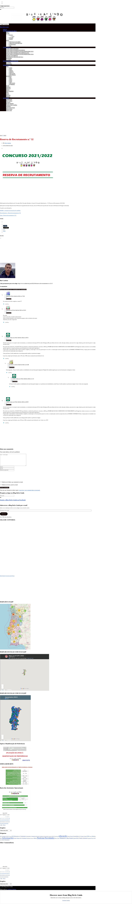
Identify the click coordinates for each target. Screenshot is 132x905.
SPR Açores (12, 83)
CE (19, 836)
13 (3, 819)
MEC (21, 838)
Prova (92, 838)
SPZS (10, 81)
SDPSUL (11, 72)
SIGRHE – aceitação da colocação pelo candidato (10, 210)
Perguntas (89, 838)
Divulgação (56, 836)
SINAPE (8, 95)
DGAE (11, 35)
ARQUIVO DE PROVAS (15, 43)
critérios (50, 836)
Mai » (4, 825)
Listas (15, 838)
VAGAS (3, 839)
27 (3, 823)
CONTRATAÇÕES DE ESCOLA (14, 57)
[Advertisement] (46, 123)
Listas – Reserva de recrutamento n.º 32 (8, 215)
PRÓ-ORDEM (9, 91)
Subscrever (4, 513)
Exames (82, 836)
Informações (8, 838)
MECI (7, 32)
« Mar (1, 825)
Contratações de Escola (35, 836)
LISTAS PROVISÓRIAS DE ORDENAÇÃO (17, 52)
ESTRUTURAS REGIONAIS (10, 61)
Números (62, 838)
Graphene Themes (11, 889)
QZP (94, 838)
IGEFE (11, 39)
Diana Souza (9, 109)
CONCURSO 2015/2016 (12, 48)
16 (7, 819)
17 (9, 819)
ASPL (7, 94)
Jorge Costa (9, 110)
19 (2, 821)
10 (9, 818)
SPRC (10, 79)
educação (63, 836)
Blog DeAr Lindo (4, 27)
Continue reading (66, 900)
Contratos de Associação (44, 836)
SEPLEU (8, 88)
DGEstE (11, 37)
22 (6, 821)
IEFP (1, 838)
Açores (10, 836)
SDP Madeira (12, 74)
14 (4, 819)
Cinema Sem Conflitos (11, 105)
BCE (13, 836)
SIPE (7, 92)
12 (2, 819)
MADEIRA (9, 58)
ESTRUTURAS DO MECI (10, 31)
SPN (10, 77)
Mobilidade (24, 838)
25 (0, 823)
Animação (4, 836)
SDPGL (11, 70)
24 (9, 821)
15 (6, 819)
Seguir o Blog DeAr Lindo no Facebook (13, 500)
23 (7, 821)
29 (6, 823)
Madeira (18, 838)
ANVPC (7, 836)
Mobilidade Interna (30, 838)
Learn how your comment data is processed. (29, 490)
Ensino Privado (70, 836)
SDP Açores (12, 73)
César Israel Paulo (10, 107)
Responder (8, 299)
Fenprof (85, 836)
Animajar (8, 106)
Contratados (28, 836)
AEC (1, 836)
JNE (10, 46)
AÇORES (8, 59)
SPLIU (8, 90)
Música (35, 838)
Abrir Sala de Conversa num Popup (7, 575)
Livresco (8, 102)
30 (7, 823)
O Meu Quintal (69, 838)
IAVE (7, 40)
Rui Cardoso (9, 100)
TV (0, 839)
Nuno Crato (57, 838)
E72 (13, 36)
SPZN (10, 68)
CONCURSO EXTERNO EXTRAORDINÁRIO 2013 (19, 51)
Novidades (49, 838)
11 (0, 819)
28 (4, 823)
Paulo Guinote (83, 838)
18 (0, 821)
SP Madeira (12, 84)
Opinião (74, 838)
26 (2, 823)
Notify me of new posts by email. (10, 484)
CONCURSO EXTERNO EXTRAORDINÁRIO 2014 (19, 54)
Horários (93, 836)
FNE (7, 66)
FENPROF (9, 76)
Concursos (23, 836)
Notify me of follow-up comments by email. (12, 482)
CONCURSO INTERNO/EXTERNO (15, 50)
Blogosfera (16, 836)
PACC (77, 838)
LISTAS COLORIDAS (12, 55)
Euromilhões (76, 836)
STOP (7, 85)
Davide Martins (10, 103)
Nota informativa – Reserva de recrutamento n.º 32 (10, 213)
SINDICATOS (6, 65)
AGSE (7, 33)
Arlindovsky (9, 99)
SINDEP (8, 87)
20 (3, 821)
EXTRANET (12, 44)
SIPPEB (8, 96)
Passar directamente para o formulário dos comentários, (13, 289)
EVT (80, 836)
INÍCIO (5, 29)
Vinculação (7, 839)
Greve (90, 836)
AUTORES (6, 98)
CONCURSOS (7, 47)
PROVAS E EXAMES (14, 42)
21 (4, 821)
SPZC (10, 69)
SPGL (10, 80)
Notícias (40, 838)
